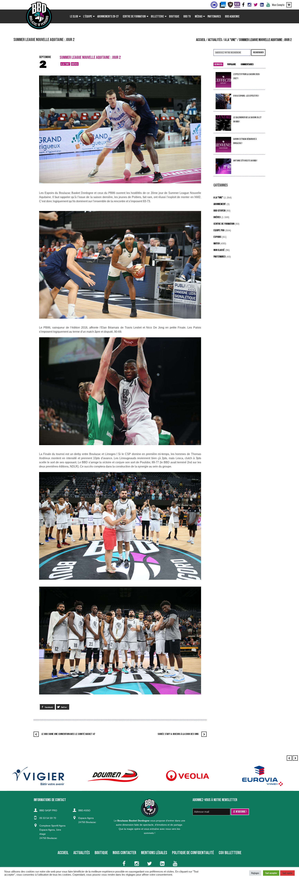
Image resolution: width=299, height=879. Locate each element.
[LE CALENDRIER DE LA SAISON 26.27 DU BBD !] (223, 123)
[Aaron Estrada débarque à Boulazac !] (223, 144)
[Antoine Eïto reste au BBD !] (223, 166)
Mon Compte (278, 5)
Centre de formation (224, 223)
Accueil (201, 40)
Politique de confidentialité (193, 853)
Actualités (215, 40)
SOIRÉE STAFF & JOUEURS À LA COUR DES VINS (178, 734)
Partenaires (220, 256)
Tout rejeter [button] (287, 873)
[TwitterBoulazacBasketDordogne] (256, 5)
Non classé (219, 250)
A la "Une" (230, 40)
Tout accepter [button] (271, 873)
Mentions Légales (154, 853)
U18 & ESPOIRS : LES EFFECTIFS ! (246, 95)
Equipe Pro (219, 230)
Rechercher (258, 52)
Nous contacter (124, 853)
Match (217, 243)
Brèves (74, 64)
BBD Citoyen (219, 210)
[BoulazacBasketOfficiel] (249, 5)
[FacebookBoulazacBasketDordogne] (243, 5)
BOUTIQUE (101, 853)
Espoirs (217, 237)
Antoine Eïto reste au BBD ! (245, 160)
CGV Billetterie (230, 853)
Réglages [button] (255, 873)
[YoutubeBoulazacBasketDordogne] (268, 5)
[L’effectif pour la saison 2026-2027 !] (223, 79)
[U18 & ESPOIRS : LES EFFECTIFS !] (223, 101)
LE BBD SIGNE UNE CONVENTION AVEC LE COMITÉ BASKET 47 (68, 734)
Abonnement (220, 204)
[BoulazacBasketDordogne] (262, 5)
